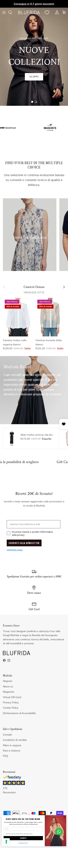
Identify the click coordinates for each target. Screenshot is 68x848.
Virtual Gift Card (12, 697)
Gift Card (45, 461)
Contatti (7, 734)
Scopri (34, 76)
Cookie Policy (10, 707)
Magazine (8, 691)
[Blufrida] (29, 12)
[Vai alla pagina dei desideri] (47, 12)
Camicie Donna (34, 287)
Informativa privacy (15, 549)
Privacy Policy (11, 702)
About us (8, 686)
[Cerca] (12, 12)
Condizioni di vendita (15, 739)
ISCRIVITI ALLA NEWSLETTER (24, 542)
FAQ (5, 755)
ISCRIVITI (23, 838)
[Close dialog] (64, 817)
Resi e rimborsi (11, 750)
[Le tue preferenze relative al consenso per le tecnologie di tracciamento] (6, 841)
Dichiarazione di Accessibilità (19, 713)
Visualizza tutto (34, 292)
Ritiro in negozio (12, 745)
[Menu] (4, 12)
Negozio (7, 681)
